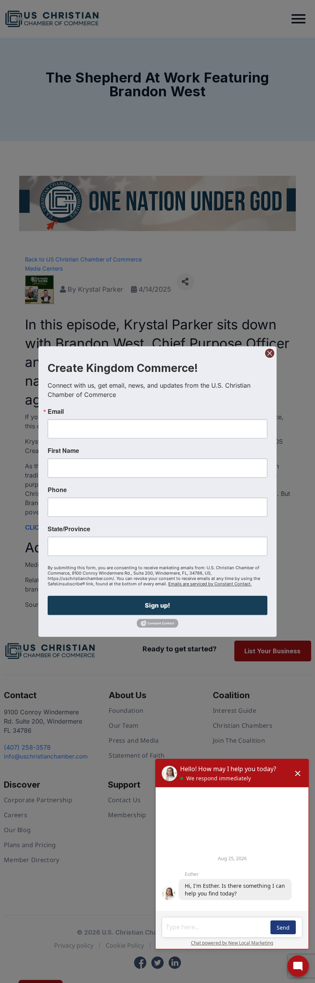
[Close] (269, 353)
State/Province (69, 529)
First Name (63, 451)
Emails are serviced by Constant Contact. (210, 583)
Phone (57, 490)
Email (56, 411)
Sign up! (157, 605)
